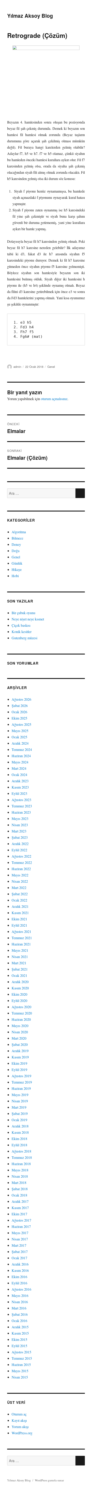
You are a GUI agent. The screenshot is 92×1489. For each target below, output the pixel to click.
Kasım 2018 (20, 1132)
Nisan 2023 (20, 824)
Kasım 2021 (20, 912)
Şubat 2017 (20, 1251)
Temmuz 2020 (22, 1013)
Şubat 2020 (20, 1044)
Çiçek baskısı (21, 625)
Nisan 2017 (20, 1239)
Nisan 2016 (20, 1301)
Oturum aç (19, 1414)
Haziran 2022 (21, 868)
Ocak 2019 (19, 1119)
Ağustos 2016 (21, 1289)
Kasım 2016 (20, 1270)
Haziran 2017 (21, 1226)
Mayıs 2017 (20, 1232)
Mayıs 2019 (20, 1094)
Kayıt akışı (19, 1420)
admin (17, 366)
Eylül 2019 (19, 1069)
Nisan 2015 (20, 1377)
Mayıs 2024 (20, 762)
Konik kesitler (21, 631)
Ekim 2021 (19, 919)
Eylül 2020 (19, 1000)
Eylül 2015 (19, 1345)
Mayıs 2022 (20, 875)
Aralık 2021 (20, 906)
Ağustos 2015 (21, 1352)
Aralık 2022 (20, 843)
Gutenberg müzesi (24, 637)
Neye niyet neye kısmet (28, 619)
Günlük (17, 563)
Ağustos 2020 (21, 1006)
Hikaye (17, 569)
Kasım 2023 (20, 787)
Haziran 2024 (21, 755)
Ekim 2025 (19, 718)
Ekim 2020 (19, 994)
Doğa (15, 550)
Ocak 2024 (19, 774)
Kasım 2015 (20, 1333)
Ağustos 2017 (21, 1220)
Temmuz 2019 (22, 1082)
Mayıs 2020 (20, 1025)
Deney (16, 544)
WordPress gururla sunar (49, 1480)
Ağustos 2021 (21, 931)
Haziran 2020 (21, 1019)
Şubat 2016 (20, 1314)
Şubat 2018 (20, 1188)
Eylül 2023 (19, 793)
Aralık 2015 (20, 1326)
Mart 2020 (19, 1038)
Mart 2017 (19, 1245)
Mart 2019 (19, 1107)
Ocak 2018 (19, 1195)
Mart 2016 (19, 1308)
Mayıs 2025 (20, 730)
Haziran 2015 (21, 1364)
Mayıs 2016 (20, 1295)
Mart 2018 (19, 1182)
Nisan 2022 (20, 881)
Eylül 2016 (19, 1283)
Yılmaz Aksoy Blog (30, 15)
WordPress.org (22, 1432)
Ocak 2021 (19, 975)
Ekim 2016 (19, 1276)
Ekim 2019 (19, 1063)
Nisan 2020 (20, 1032)
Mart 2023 (19, 831)
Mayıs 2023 (20, 818)
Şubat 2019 (20, 1113)
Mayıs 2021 (20, 950)
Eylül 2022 (19, 849)
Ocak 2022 (19, 900)
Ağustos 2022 (21, 856)
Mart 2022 (19, 887)
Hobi (15, 575)
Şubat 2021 (20, 969)
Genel (51, 366)
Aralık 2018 (20, 1126)
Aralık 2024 (20, 743)
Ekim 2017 (19, 1214)
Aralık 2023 (20, 780)
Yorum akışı (20, 1426)
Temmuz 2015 (22, 1358)
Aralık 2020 (20, 981)
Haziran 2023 (21, 812)
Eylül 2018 (19, 1144)
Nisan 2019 (20, 1101)
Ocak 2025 (19, 737)
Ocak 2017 (19, 1257)
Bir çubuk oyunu (23, 612)
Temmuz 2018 (22, 1157)
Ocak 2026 (19, 711)
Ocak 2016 (19, 1320)
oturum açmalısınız (54, 398)
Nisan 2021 (20, 956)
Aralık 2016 (20, 1264)
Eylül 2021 (19, 925)
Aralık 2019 (20, 1050)
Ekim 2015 (19, 1339)
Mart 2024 (19, 768)
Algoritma (19, 531)
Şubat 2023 (20, 837)
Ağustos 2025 (21, 724)
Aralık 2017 (20, 1201)
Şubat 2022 (20, 893)
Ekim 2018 (19, 1138)
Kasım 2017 (20, 1207)
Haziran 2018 (21, 1163)
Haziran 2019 (21, 1088)
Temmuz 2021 (22, 937)
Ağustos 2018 (21, 1151)
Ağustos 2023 (21, 799)
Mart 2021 (19, 962)
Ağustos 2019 (21, 1075)
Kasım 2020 (20, 988)
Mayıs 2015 (20, 1370)
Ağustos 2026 (21, 699)
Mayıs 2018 (20, 1170)
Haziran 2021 (21, 944)
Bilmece (17, 538)
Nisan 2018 (20, 1176)
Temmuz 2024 (22, 749)
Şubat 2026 (20, 705)
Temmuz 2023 (22, 806)
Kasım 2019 (20, 1057)
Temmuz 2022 (22, 862)
